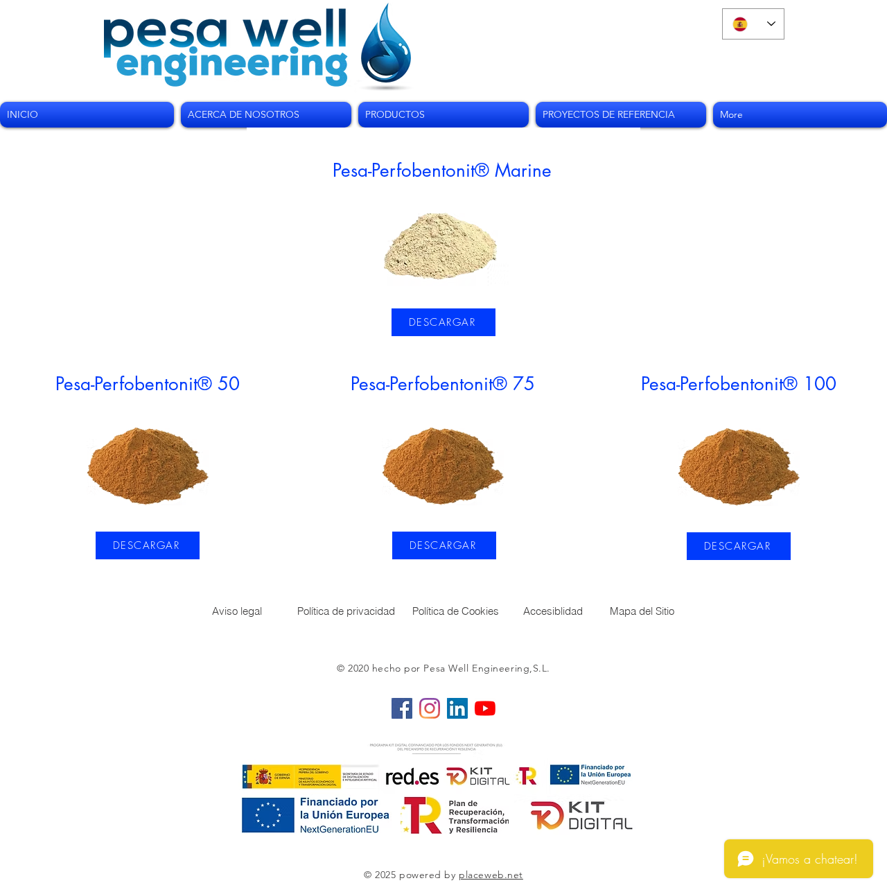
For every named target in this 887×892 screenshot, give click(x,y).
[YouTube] (485, 708)
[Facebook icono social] (402, 708)
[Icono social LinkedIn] (457, 708)
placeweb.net (491, 874)
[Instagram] (429, 708)
